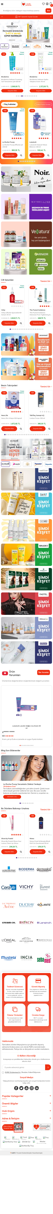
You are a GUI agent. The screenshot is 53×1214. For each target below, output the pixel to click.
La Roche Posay (8, 142)
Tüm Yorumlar (43, 672)
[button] (50, 17)
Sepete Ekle (12, 91)
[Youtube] (26, 1088)
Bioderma (5, 77)
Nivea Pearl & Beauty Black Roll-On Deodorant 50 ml (40, 842)
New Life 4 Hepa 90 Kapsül (11, 418)
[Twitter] (21, 1088)
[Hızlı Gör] (21, 155)
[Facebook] (16, 1088)
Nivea (32, 838)
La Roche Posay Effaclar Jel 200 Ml (12, 146)
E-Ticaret (18, 1153)
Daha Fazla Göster (43, 104)
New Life (4, 415)
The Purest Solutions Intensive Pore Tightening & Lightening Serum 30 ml (40, 314)
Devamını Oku (12, 797)
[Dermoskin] (26, 31)
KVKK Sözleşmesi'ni (12, 1072)
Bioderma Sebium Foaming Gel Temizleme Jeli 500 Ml (11, 80)
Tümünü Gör (45, 281)
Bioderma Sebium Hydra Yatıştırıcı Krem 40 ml (39, 80)
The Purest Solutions (37, 310)
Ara (48, 10)
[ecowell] (26, 449)
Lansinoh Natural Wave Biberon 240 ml (38, 146)
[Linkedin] (37, 1088)
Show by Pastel (7, 838)
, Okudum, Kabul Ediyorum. (23, 1072)
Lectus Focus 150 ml (37, 418)
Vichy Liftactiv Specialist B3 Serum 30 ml (11, 314)
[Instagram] (32, 1088)
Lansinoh (32, 142)
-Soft (12, 1153)
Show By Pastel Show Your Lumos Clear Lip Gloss (11, 842)
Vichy (3, 310)
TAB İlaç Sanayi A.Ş (37, 415)
